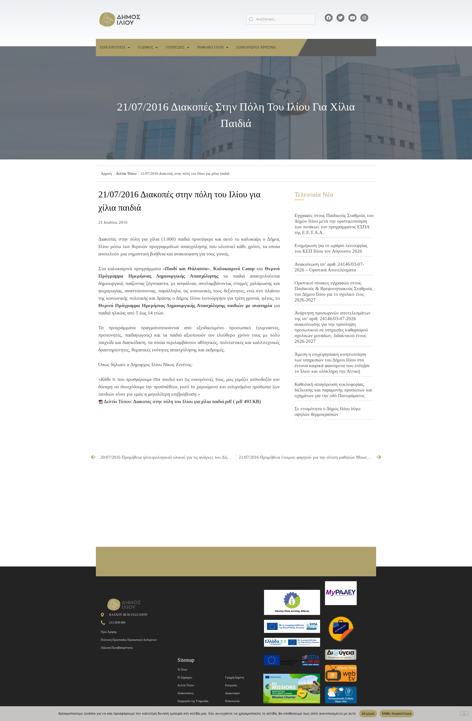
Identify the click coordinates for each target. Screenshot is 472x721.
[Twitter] (340, 18)
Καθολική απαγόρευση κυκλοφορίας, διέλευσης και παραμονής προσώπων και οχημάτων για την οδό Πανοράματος (333, 390)
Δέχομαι (368, 713)
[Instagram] (364, 18)
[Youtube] (352, 18)
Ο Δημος (145, 47)
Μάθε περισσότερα (396, 713)
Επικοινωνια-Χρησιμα (256, 47)
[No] (464, 713)
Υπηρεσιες (175, 47)
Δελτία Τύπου (126, 173)
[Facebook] (329, 18)
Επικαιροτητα (112, 47)
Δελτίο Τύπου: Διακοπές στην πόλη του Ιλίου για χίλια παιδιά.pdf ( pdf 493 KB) (182, 401)
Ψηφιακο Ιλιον (210, 47)
